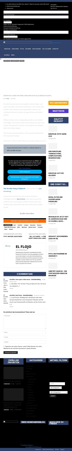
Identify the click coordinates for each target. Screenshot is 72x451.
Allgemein (29, 366)
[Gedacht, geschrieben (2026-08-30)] (58, 231)
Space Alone (21, 199)
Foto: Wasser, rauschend (13, 236)
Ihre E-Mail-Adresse (9, 35)
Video (5, 229)
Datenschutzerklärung (13, 6)
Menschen (32, 225)
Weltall (11, 229)
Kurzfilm (20, 225)
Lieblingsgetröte (32, 405)
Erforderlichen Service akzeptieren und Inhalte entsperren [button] (25, 178)
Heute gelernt (36, 49)
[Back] (59, 3)
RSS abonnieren (58, 103)
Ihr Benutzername (9, 14)
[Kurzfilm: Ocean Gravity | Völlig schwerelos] (14, 394)
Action (30, 384)
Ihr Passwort (7, 20)
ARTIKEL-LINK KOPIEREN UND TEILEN (25, 221)
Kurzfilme (7, 49)
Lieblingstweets (31, 408)
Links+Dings (15, 49)
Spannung (31, 400)
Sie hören (28, 49)
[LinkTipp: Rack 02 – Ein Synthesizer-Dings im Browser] (58, 266)
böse (15, 225)
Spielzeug (24, 227)
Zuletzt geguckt (58, 120)
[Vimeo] (55, 3)
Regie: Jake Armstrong (9, 227)
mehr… (13, 55)
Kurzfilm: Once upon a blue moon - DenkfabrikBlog (25, 279)
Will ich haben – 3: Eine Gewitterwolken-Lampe (37, 237)
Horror (30, 392)
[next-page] (4, 415)
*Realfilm (6, 409)
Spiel (18, 227)
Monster (39, 225)
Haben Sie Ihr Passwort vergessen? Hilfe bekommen (19, 24)
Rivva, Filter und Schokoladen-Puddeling (55, 199)
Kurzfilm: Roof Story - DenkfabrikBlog (21, 295)
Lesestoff (55, 49)
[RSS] (53, 3)
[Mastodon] (57, 3)
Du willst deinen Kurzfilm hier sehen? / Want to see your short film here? (28, 4)
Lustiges (26, 225)
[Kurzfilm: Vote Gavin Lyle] (58, 129)
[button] (66, 43)
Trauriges (40, 227)
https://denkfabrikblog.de (21, 250)
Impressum (10, 8)
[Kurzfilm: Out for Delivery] (58, 168)
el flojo (7, 98)
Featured (29, 368)
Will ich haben (46, 49)
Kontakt (57, 449)
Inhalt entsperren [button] (24, 172)
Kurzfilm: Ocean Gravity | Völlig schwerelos (13, 405)
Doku (29, 387)
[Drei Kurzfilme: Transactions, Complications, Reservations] (58, 146)
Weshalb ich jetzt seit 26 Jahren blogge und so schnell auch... (58, 219)
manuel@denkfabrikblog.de (33, 447)
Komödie (31, 395)
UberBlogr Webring (27, 445)
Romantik (31, 397)
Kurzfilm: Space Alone (27, 213)
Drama (22, 60)
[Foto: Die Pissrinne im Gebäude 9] (58, 248)
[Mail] (52, 3)
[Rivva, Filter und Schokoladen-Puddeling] (58, 192)
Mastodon (58, 111)
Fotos (22, 49)
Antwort (11, 288)
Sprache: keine (32, 227)
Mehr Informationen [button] (25, 168)
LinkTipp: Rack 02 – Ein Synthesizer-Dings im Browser (57, 273)
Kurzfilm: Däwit (12, 381)
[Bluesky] (56, 3)
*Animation (15, 60)
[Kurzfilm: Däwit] (14, 373)
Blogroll (7, 55)
